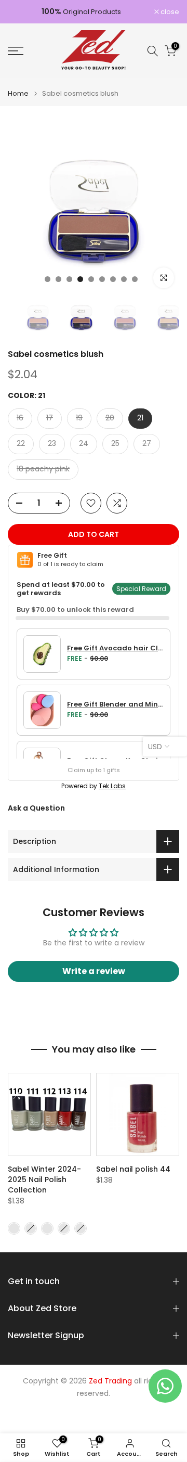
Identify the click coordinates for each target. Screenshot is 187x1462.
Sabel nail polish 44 (133, 1169)
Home (18, 93)
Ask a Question (36, 808)
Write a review (93, 971)
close (169, 11)
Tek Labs (112, 785)
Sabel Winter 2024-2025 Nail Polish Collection (44, 1179)
